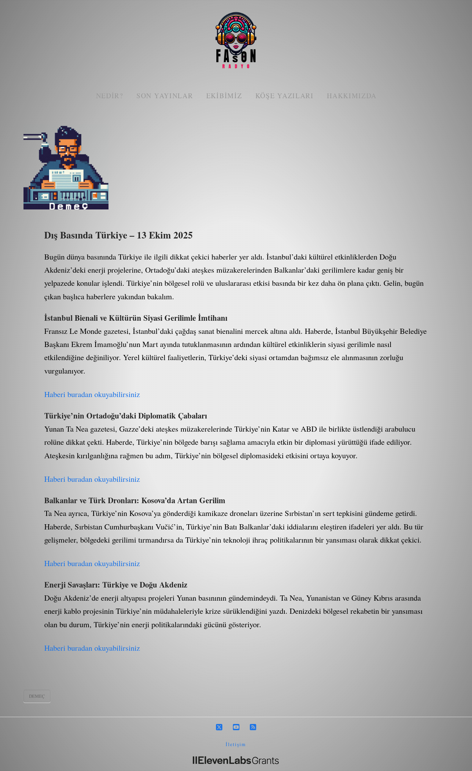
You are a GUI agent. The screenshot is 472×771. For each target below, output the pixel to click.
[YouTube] (236, 727)
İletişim (236, 744)
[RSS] (253, 727)
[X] (219, 727)
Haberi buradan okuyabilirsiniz (92, 394)
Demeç (37, 696)
